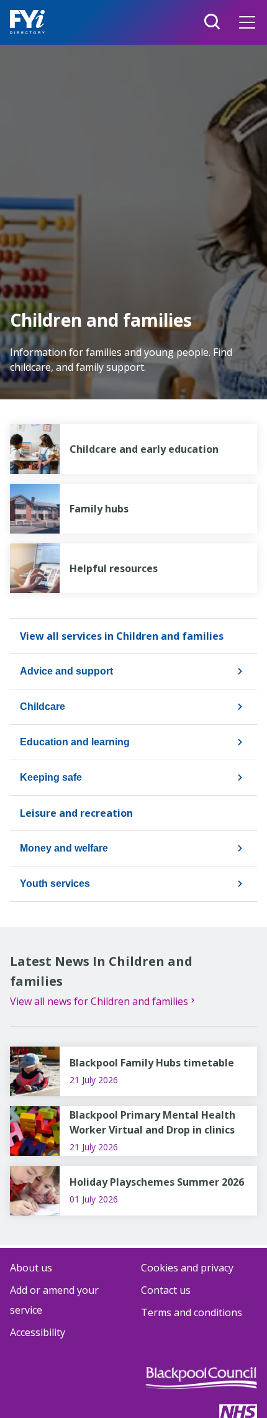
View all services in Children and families (122, 636)
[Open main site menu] (247, 22)
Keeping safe (51, 777)
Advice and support (66, 671)
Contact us (166, 1290)
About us (31, 1268)
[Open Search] (212, 22)
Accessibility (37, 1332)
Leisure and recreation (76, 813)
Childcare (42, 706)
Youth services (55, 883)
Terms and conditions (191, 1312)
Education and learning (75, 742)
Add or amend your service (54, 1300)
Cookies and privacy (187, 1268)
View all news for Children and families (99, 1001)
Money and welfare (64, 848)
